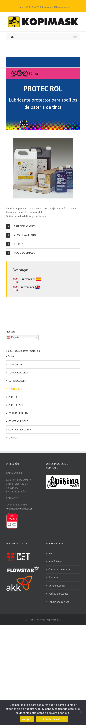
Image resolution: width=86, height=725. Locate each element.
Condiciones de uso (58, 602)
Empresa (53, 577)
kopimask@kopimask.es (56, 6)
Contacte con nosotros (60, 569)
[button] (43, 226)
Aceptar (27, 719)
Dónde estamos (56, 585)
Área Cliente (55, 561)
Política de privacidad (52, 719)
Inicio (51, 553)
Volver (11, 356)
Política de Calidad (58, 593)
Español (15, 337)
